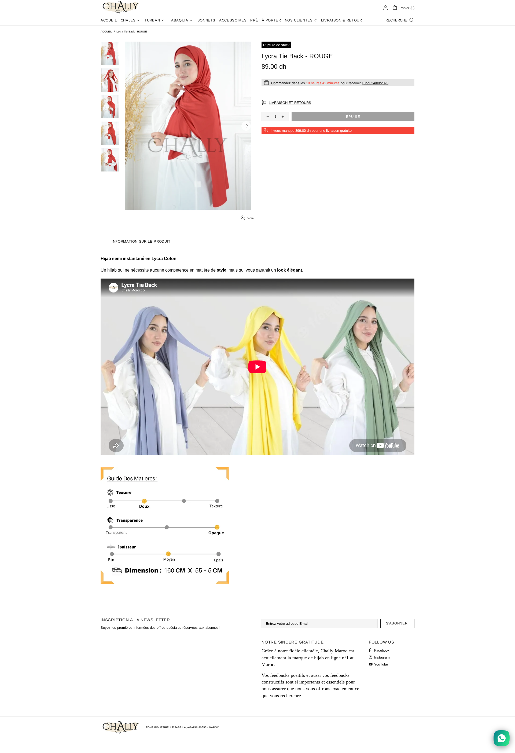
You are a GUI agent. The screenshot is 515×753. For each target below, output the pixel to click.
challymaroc (121, 7)
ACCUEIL (106, 31)
